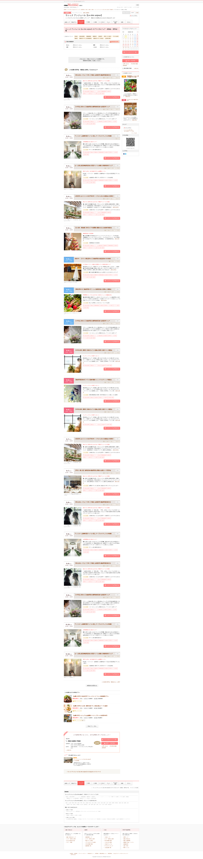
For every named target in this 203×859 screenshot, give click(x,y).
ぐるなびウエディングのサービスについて (120, 853)
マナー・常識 (69, 842)
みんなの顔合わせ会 (70, 840)
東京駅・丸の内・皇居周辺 (82, 804)
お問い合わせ (105, 746)
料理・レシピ (126, 847)
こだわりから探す (108, 842)
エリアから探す (136, 7)
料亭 (99, 811)
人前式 (76, 815)
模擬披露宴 (89, 36)
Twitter (125, 154)
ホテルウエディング (71, 811)
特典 (122, 22)
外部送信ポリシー (91, 853)
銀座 (84, 12)
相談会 (76, 38)
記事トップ (125, 837)
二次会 (137, 12)
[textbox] (128, 5)
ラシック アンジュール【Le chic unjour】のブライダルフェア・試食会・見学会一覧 (115, 787)
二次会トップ (107, 837)
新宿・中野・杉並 (81, 802)
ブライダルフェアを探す (90, 842)
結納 (124, 838)
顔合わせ (128, 838)
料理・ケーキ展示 (107, 36)
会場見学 (100, 36)
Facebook (124, 154)
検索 (138, 5)
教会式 (72, 815)
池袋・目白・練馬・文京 (124, 802)
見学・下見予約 (110, 743)
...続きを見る (115, 207)
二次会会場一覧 (107, 847)
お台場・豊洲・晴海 (72, 802)
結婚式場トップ (88, 837)
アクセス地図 (115, 22)
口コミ (128, 22)
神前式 (68, 815)
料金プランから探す (128, 7)
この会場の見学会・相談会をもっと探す (111, 682)
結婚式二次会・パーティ (128, 842)
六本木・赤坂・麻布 (101, 802)
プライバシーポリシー (82, 853)
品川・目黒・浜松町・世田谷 (112, 802)
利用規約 (75, 853)
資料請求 (104, 747)
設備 (96, 22)
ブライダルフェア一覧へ (110, 739)
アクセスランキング (108, 845)
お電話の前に (69, 750)
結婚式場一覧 (88, 845)
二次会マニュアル (108, 844)
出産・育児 (125, 845)
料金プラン (74, 22)
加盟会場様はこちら (103, 853)
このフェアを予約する (112, 97)
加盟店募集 (110, 853)
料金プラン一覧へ (92, 726)
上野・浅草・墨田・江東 (93, 804)
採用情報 (96, 853)
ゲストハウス (83, 811)
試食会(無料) (81, 36)
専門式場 (78, 811)
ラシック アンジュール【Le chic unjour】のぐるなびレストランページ (84, 771)
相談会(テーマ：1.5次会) (98, 38)
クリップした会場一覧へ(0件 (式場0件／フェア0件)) (129, 131)
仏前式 (80, 815)
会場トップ (67, 22)
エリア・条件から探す (71, 838)
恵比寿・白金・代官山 (71, 804)
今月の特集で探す (89, 844)
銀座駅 (87, 12)
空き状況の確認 (113, 746)
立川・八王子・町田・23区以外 (105, 804)
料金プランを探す (89, 840)
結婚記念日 (125, 844)
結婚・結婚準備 (126, 840)
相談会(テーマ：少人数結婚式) (85, 38)
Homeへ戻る (120, 7)
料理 (89, 22)
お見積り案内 (107, 38)
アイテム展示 (115, 36)
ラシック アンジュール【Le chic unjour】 (84, 15)
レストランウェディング (92, 811)
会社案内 (71, 853)
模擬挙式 (94, 36)
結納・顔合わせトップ (71, 837)
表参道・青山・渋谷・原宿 (91, 802)
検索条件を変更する (92, 685)
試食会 (76, 36)
